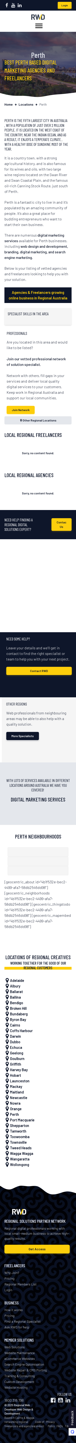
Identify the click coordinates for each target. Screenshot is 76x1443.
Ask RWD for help (16, 1327)
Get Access (37, 1249)
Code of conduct (39, 1424)
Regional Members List (20, 1284)
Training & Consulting (19, 1376)
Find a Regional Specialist (22, 1321)
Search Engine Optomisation (24, 1364)
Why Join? (11, 1273)
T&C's (68, 1426)
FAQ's (60, 1426)
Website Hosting (15, 1387)
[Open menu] (39, 26)
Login (64, 5)
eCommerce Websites (19, 1359)
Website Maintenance (19, 1353)
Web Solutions (14, 1347)
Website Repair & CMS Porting (25, 1370)
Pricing (9, 1278)
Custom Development (19, 1382)
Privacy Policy (50, 1424)
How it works (13, 1310)
